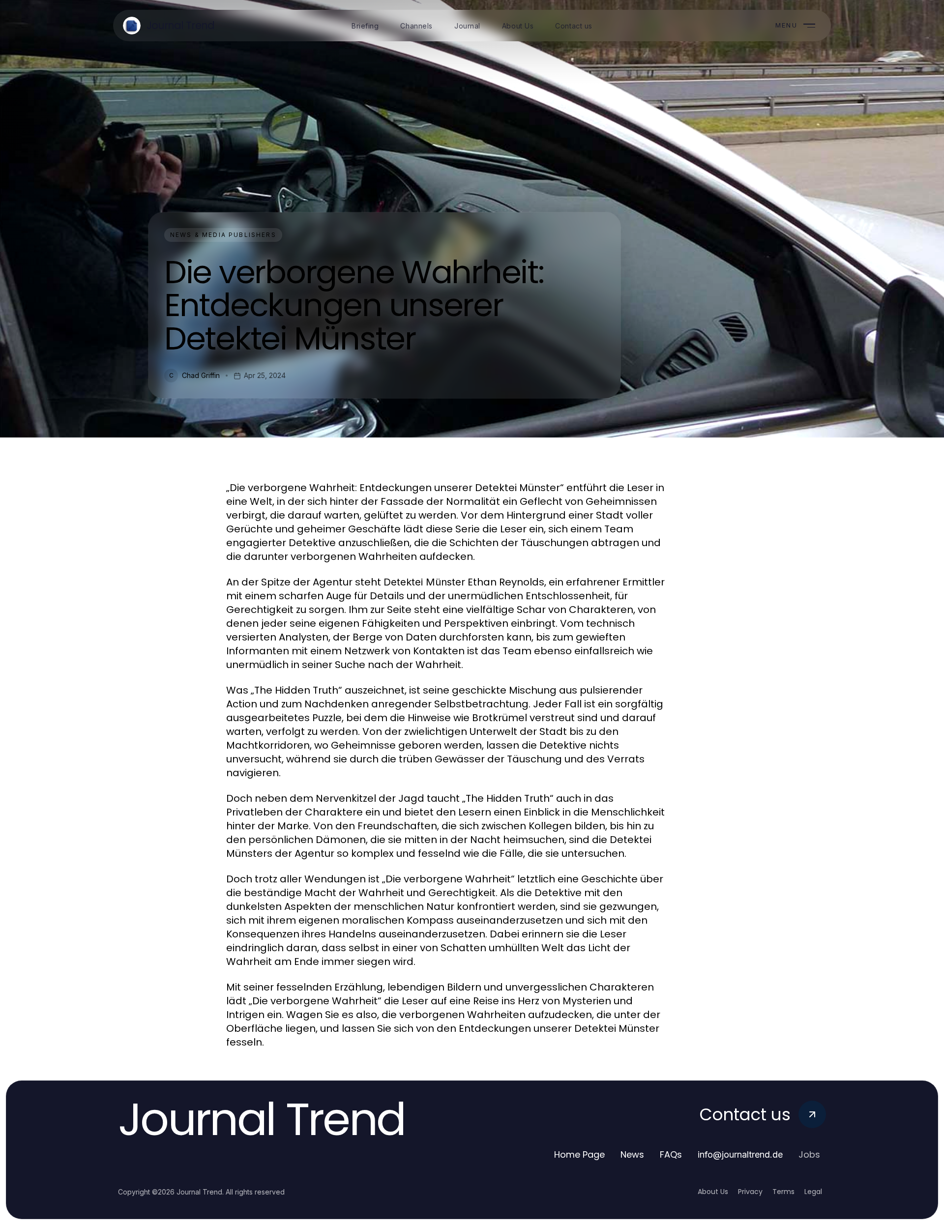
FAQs (671, 1154)
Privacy (750, 1191)
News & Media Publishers (223, 234)
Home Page (579, 1154)
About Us (713, 1191)
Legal (813, 1191)
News (632, 1154)
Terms (783, 1191)
